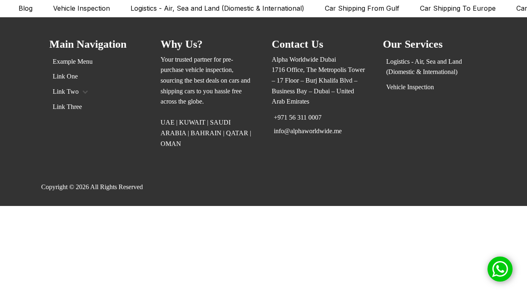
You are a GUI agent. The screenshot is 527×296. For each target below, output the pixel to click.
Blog (26, 8)
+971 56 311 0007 (298, 117)
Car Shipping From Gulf (362, 8)
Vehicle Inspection (81, 8)
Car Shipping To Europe (458, 8)
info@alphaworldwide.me (308, 130)
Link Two (66, 91)
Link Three (67, 106)
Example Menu (73, 61)
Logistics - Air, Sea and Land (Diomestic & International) (217, 8)
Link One (65, 76)
